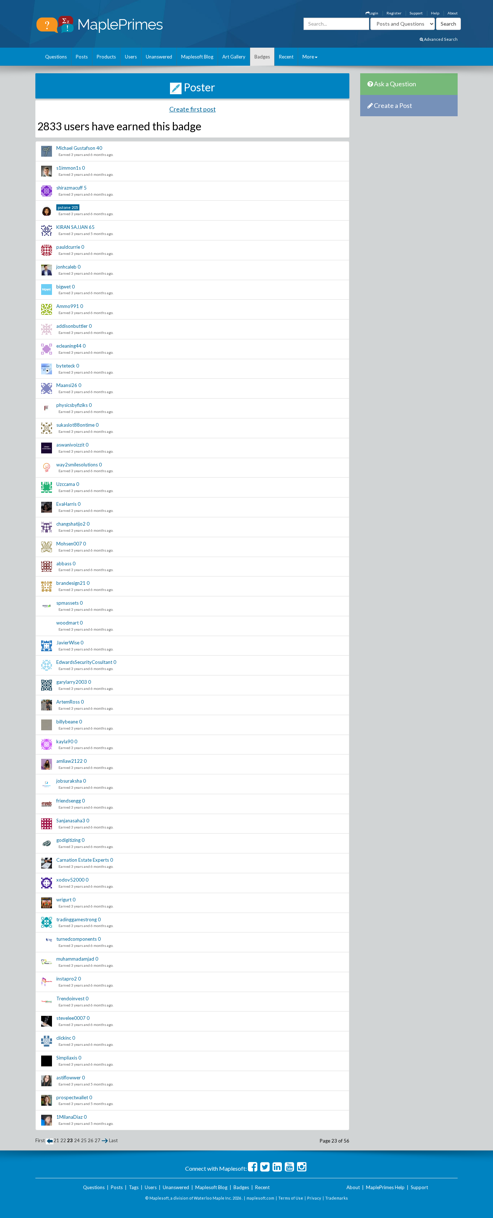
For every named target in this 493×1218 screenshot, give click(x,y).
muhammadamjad (75, 959)
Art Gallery (233, 57)
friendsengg (68, 801)
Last (113, 1140)
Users (131, 57)
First (40, 1140)
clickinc (63, 1038)
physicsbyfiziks (72, 405)
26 (90, 1140)
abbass (63, 563)
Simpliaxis (66, 1058)
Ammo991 (67, 306)
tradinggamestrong (76, 919)
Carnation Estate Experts (82, 860)
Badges (262, 57)
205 (74, 207)
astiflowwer (68, 1077)
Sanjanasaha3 (70, 820)
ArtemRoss (68, 702)
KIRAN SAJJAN (72, 227)
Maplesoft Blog (197, 57)
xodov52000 (70, 880)
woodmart (67, 623)
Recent (286, 57)
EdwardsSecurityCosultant (84, 662)
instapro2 (66, 979)
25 (84, 1140)
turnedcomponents (76, 939)
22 (63, 1140)
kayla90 (64, 741)
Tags (134, 1187)
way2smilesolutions (77, 464)
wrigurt (63, 899)
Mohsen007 (69, 544)
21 (56, 1140)
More (308, 57)
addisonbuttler (72, 326)
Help (435, 13)
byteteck (65, 366)
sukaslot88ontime (75, 425)
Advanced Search (440, 39)
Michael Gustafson (75, 148)
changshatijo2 (71, 524)
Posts (82, 57)
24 (77, 1140)
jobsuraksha (69, 781)
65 (92, 227)
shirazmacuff (69, 188)
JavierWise (67, 642)
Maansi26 (66, 385)
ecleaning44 (69, 346)
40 (99, 148)
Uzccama (65, 484)
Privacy (314, 1198)
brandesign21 (71, 583)
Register (394, 13)
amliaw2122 (69, 761)
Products (106, 57)
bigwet (63, 287)
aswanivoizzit (70, 445)
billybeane (67, 722)
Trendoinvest (70, 998)
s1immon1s (68, 168)
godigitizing (68, 840)
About (453, 13)
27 (97, 1140)
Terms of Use (290, 1198)
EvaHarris (66, 504)
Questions (56, 57)
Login (373, 13)
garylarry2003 (71, 682)
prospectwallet (72, 1097)
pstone (64, 207)
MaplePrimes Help (385, 1187)
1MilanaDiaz (69, 1117)
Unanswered (159, 57)
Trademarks (336, 1198)
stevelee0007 (71, 1018)
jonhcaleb (66, 267)
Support (416, 13)
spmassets (67, 603)
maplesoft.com (260, 1198)
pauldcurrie (68, 247)
